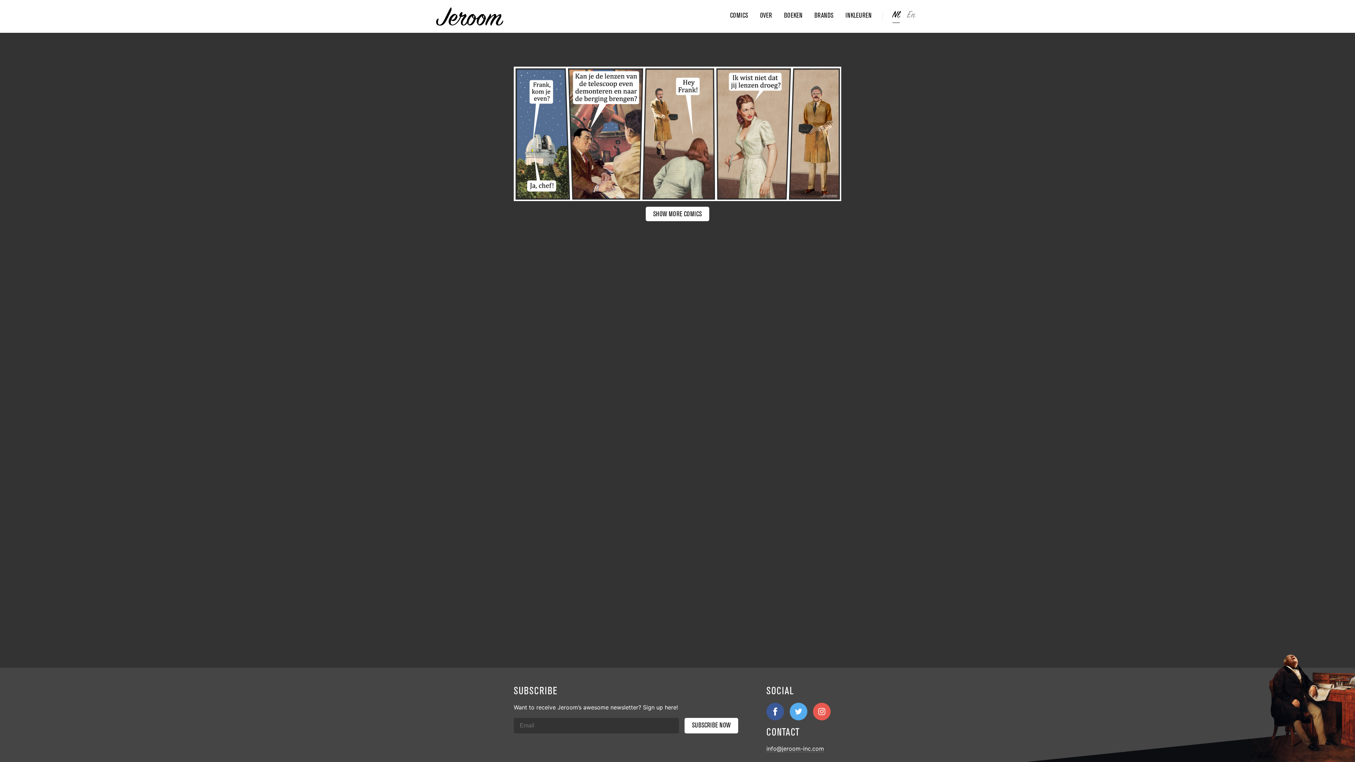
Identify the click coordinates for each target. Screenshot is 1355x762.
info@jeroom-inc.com (795, 748)
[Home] (580, 16)
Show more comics (677, 214)
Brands (823, 15)
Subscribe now (711, 725)
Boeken (793, 15)
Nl (896, 15)
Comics (739, 15)
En (911, 15)
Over (766, 15)
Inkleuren (858, 15)
